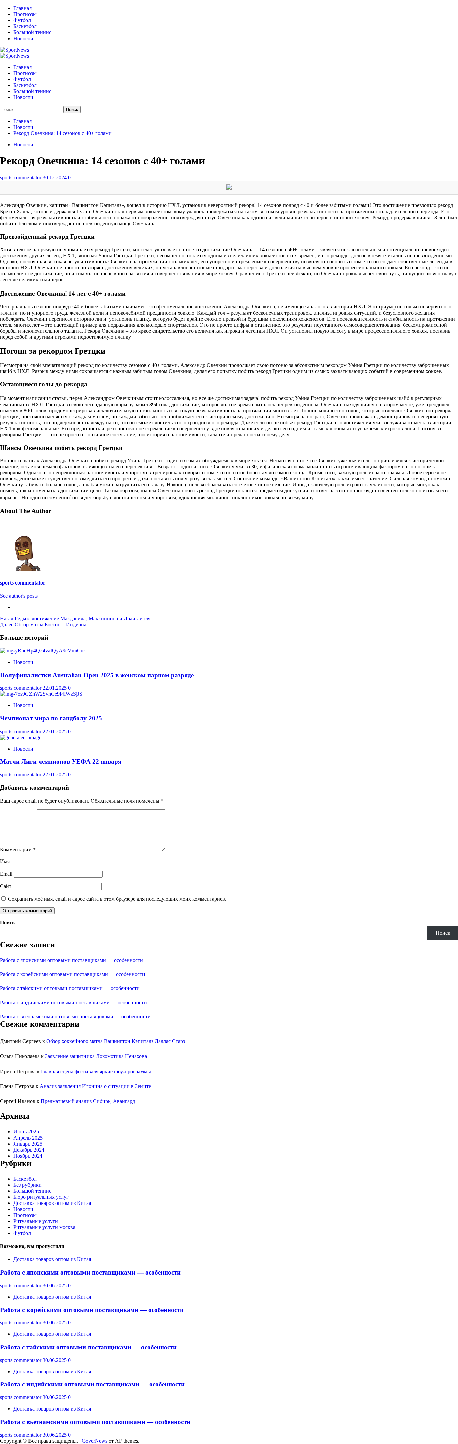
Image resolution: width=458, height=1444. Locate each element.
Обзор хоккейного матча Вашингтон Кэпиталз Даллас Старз (115, 1041)
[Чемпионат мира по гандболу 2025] (41, 694)
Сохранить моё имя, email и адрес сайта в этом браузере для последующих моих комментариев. (117, 899)
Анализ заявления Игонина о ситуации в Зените (95, 1086)
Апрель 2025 (28, 1138)
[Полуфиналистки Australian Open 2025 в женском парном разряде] (42, 651)
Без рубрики (27, 1185)
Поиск (7, 922)
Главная (22, 8)
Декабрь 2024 (28, 1150)
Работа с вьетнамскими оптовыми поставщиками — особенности (75, 1016)
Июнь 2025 (26, 1131)
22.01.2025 (55, 688)
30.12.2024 (55, 177)
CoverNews (94, 1441)
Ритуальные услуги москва (44, 1227)
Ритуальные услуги (35, 1221)
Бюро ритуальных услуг (41, 1197)
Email (6, 874)
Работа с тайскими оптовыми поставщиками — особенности (70, 988)
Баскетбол (25, 26)
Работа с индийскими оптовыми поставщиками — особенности (73, 1002)
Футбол (22, 20)
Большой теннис (32, 32)
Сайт (5, 886)
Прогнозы (25, 14)
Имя (5, 861)
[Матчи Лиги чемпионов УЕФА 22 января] (20, 737)
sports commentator (21, 177)
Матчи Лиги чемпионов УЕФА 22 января (60, 761)
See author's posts (19, 596)
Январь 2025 (27, 1144)
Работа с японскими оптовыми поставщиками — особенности (71, 960)
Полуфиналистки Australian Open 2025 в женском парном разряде (97, 675)
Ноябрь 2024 (27, 1156)
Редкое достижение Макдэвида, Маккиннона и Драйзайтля (75, 618)
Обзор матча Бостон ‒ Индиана (43, 624)
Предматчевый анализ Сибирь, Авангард (88, 1101)
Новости (23, 38)
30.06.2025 (55, 1285)
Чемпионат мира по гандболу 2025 (51, 718)
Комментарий (18, 849)
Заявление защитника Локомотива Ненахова (96, 1056)
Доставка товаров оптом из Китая (52, 1203)
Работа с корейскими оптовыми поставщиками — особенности (72, 974)
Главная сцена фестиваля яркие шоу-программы (96, 1071)
